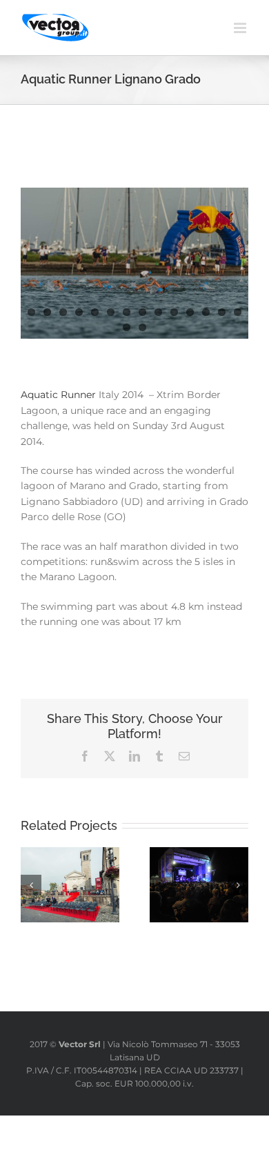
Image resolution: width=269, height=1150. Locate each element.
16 (142, 327)
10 (174, 312)
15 (126, 327)
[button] (31, 885)
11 (190, 312)
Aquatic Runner (60, 394)
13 (222, 312)
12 (206, 312)
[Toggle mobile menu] (241, 28)
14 (237, 312)
